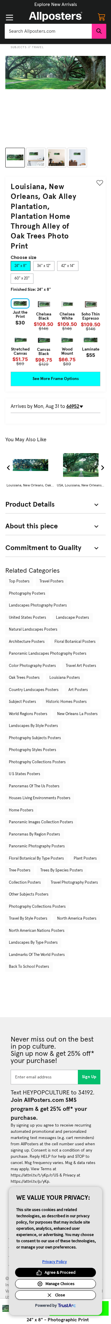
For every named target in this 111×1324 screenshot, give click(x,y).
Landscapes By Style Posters (33, 726)
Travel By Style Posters (28, 919)
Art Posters (78, 690)
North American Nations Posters (37, 931)
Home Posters (21, 810)
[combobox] (48, 31)
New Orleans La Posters (77, 714)
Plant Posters (85, 858)
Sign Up (89, 1077)
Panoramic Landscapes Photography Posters (47, 654)
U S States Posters (24, 774)
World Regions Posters (28, 714)
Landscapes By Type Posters (33, 943)
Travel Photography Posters (74, 883)
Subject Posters (22, 702)
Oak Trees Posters (24, 678)
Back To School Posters (29, 967)
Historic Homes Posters (66, 702)
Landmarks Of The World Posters (37, 955)
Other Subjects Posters (29, 894)
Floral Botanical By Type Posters (36, 858)
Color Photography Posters (32, 666)
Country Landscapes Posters (34, 690)
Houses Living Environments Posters (39, 798)
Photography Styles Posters (32, 750)
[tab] (20, 266)
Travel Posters (51, 581)
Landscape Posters (72, 618)
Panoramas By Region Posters (34, 834)
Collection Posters (25, 883)
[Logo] (55, 17)
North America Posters (76, 919)
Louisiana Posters (64, 678)
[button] (55, 4)
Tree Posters (19, 870)
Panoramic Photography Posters (37, 846)
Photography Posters (27, 594)
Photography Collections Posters (37, 762)
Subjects (19, 47)
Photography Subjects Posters (35, 738)
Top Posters (19, 581)
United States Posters (27, 618)
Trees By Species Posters (61, 870)
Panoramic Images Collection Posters (41, 822)
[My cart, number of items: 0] (101, 16)
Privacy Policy (54, 1261)
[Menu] (9, 17)
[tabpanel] (55, 332)
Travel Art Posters (81, 666)
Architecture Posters (27, 642)
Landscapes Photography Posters (38, 605)
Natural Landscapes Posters (33, 630)
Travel (38, 47)
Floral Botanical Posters (75, 642)
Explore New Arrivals (55, 4)
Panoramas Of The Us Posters (34, 786)
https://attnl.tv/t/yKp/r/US (34, 1175)
